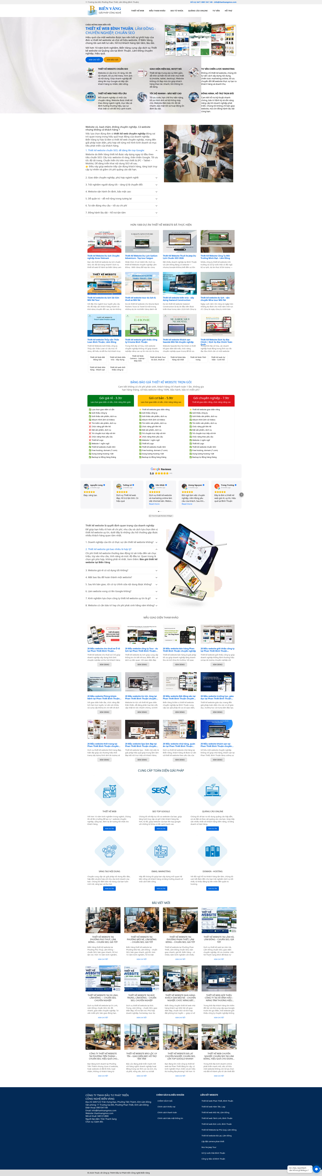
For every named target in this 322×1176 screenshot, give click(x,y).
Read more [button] (154, 504)
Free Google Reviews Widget (162, 516)
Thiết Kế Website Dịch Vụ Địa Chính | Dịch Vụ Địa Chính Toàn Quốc (216, 342)
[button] (80, 495)
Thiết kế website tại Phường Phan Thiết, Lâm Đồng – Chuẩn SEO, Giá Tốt (180, 939)
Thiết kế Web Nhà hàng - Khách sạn (97, 368)
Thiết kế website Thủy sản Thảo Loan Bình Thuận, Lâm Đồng (103, 341)
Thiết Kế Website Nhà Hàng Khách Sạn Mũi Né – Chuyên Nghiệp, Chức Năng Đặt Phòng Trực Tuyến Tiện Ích (180, 999)
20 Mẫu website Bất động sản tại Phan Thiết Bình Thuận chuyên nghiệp (179, 697)
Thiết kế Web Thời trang (198, 358)
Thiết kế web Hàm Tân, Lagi (213, 1106)
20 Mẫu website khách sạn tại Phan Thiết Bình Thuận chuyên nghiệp (216, 745)
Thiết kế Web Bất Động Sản (97, 358)
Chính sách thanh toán (167, 1112)
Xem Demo (104, 664)
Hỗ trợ (228, 10)
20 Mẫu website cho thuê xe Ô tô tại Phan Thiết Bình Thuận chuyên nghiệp (103, 649)
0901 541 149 (207, 2)
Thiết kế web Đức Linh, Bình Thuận (217, 1124)
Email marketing (161, 871)
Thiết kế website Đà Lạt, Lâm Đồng (217, 1135)
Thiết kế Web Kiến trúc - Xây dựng (118, 358)
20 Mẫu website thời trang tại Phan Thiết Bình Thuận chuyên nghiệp (103, 745)
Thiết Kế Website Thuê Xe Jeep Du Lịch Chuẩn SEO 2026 (179, 257)
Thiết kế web (137, 10)
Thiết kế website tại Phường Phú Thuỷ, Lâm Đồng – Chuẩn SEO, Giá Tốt (103, 939)
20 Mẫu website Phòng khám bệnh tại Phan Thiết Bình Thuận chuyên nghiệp (103, 697)
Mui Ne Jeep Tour (209, 1147)
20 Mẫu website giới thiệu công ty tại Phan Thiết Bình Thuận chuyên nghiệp (217, 649)
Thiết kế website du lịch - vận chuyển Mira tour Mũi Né (215, 299)
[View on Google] (86, 486)
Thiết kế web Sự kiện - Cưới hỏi (218, 358)
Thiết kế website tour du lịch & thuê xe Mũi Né (140, 299)
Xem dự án (109, 828)
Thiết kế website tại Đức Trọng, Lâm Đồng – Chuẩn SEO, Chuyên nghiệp (141, 998)
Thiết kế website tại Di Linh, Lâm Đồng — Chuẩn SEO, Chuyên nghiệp (103, 998)
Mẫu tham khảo (157, 10)
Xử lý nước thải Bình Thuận (213, 1153)
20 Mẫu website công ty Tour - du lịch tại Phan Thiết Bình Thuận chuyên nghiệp (141, 649)
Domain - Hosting (213, 871)
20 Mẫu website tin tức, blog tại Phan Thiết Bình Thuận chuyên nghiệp (141, 697)
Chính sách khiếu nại (166, 1106)
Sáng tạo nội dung (109, 871)
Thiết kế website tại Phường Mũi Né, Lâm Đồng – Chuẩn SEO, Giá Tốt (141, 939)
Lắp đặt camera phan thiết (213, 1141)
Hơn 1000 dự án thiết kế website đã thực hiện (161, 224)
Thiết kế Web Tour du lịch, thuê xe (158, 358)
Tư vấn (216, 10)
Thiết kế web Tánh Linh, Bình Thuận (217, 1118)
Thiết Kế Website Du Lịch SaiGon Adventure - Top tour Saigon (141, 257)
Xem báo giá (112, 59)
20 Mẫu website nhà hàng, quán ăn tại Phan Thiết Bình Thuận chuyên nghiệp (179, 745)
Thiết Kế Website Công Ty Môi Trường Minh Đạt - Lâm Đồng (215, 257)
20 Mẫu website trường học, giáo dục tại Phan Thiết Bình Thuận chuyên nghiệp (217, 697)
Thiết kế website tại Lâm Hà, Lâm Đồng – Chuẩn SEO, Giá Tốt (219, 939)
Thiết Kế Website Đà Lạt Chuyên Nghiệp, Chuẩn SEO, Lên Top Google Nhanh (180, 1056)
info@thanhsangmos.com (225, 2)
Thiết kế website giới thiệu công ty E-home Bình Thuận (141, 341)
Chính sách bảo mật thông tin (170, 1118)
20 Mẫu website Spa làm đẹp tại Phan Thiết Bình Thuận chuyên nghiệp (141, 745)
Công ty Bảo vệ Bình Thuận (213, 1158)
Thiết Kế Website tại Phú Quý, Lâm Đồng (219, 1130)
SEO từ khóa (176, 10)
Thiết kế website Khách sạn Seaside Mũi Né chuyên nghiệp (178, 341)
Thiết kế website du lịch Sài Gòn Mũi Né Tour (103, 299)
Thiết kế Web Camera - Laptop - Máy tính (138, 358)
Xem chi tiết (94, 59)
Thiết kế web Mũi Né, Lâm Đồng (215, 1112)
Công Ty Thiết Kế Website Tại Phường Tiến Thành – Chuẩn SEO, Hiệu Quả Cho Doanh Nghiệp (103, 1057)
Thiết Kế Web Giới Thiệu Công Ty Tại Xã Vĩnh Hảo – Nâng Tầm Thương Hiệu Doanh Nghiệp (219, 999)
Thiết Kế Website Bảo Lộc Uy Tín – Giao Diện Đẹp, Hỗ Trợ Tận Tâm (141, 1056)
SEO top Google (161, 811)
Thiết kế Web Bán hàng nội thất (178, 358)
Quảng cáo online (198, 10)
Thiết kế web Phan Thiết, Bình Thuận (217, 1101)
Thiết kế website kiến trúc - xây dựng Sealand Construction (178, 299)
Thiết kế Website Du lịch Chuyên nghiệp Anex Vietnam (103, 257)
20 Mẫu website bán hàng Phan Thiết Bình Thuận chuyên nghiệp (179, 649)
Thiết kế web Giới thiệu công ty (117, 368)
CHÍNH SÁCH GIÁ (164, 1101)
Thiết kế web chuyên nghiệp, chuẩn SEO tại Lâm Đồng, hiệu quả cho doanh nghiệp (219, 1057)
